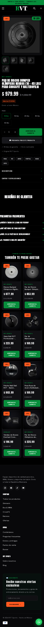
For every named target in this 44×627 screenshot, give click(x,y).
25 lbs (26, 116)
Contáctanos (8, 532)
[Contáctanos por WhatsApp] (39, 622)
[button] (3, 8)
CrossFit (6, 512)
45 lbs (6, 123)
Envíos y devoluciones (11, 178)
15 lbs (16, 116)
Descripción (7, 171)
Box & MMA (7, 508)
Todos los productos (11, 499)
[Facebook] (11, 488)
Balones (6, 516)
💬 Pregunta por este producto (22, 140)
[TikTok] (17, 488)
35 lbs (37, 116)
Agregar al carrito (31, 132)
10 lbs (6, 116)
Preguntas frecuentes (11, 536)
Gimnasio (6, 503)
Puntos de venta (9, 545)
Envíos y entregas (10, 541)
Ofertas (6, 520)
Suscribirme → (15, 604)
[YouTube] (23, 488)
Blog (4, 565)
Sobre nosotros (9, 561)
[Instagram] (5, 488)
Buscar (5, 549)
